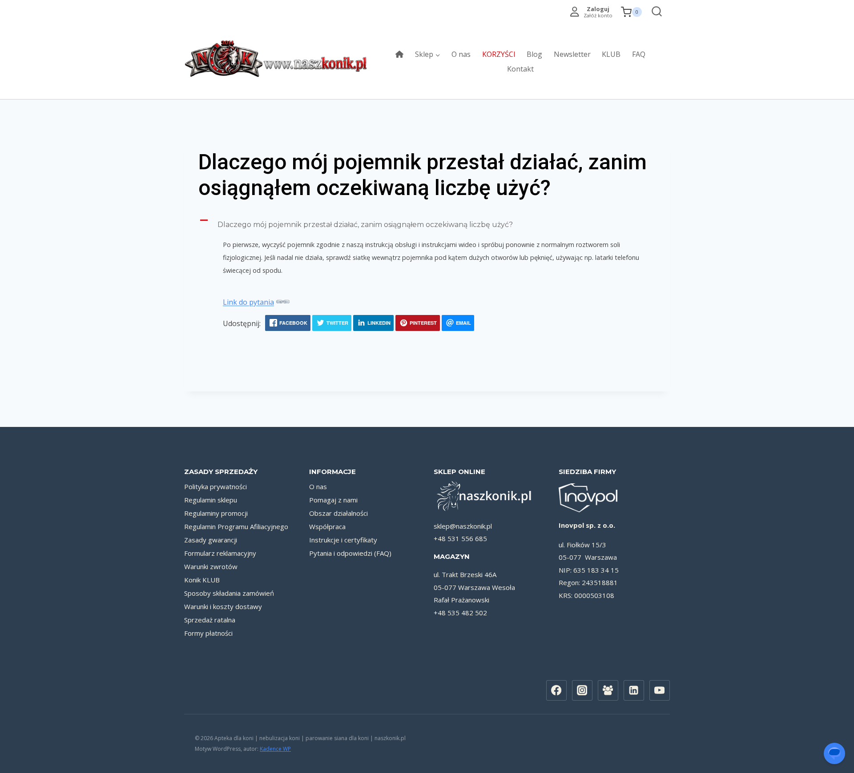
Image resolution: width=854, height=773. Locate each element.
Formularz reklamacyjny (220, 553)
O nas (461, 54)
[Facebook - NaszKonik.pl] (556, 690)
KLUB (611, 54)
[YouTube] (659, 690)
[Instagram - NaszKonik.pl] (582, 690)
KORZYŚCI (499, 54)
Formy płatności (208, 633)
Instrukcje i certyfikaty (343, 539)
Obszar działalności (338, 513)
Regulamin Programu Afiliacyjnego (236, 526)
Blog (534, 54)
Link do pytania (248, 302)
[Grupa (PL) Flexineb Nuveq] (608, 690)
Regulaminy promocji (216, 513)
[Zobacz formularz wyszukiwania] (654, 12)
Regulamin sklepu (210, 499)
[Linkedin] (634, 690)
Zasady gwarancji (210, 539)
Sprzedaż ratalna (209, 619)
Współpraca (327, 526)
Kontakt (520, 69)
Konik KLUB (202, 579)
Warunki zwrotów (211, 566)
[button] (427, 224)
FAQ (638, 54)
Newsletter (572, 54)
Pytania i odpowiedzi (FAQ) (350, 553)
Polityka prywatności (215, 486)
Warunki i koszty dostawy (223, 606)
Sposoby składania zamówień (229, 593)
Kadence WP (275, 749)
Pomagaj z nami (333, 499)
